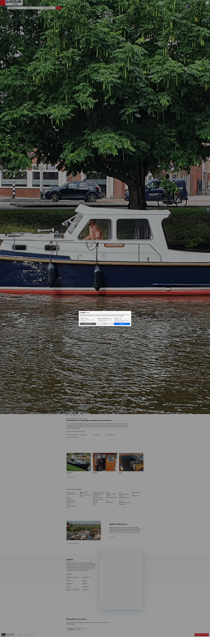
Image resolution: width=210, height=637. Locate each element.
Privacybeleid (121, 315)
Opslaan (105, 323)
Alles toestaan (122, 323)
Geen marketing (88, 323)
